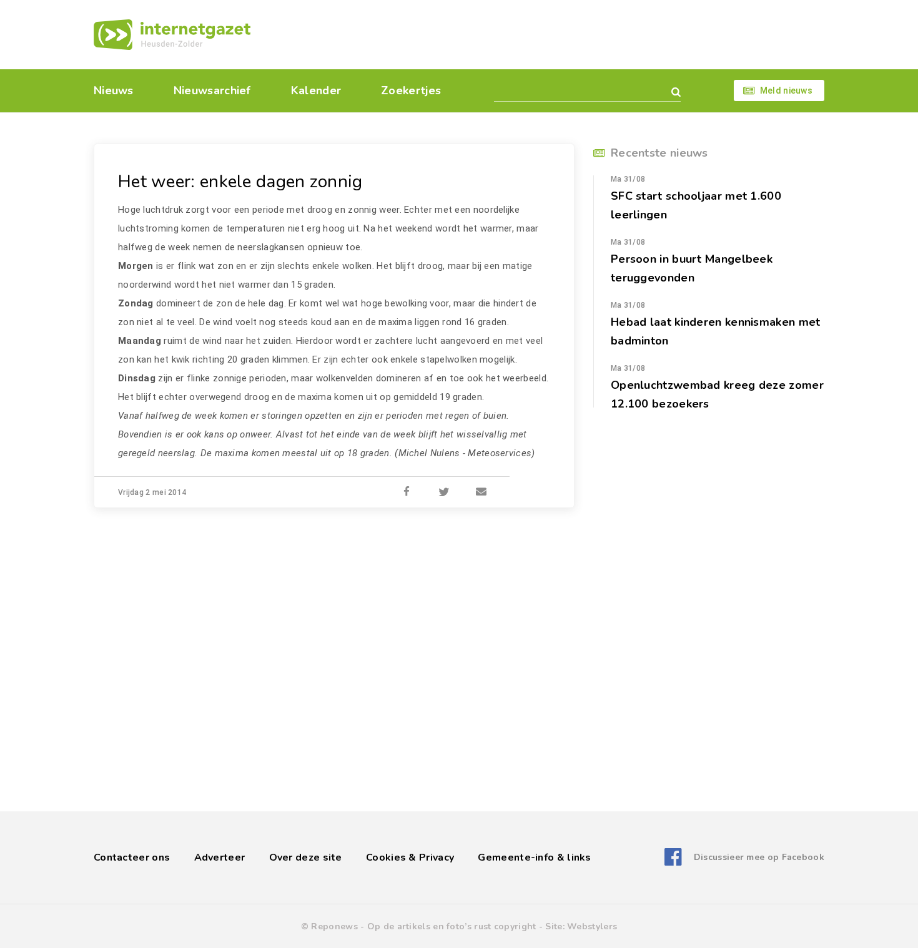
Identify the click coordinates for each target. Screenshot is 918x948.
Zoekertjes (411, 90)
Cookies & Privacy (410, 857)
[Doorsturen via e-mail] (481, 492)
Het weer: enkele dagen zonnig (240, 181)
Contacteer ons (132, 857)
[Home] (172, 34)
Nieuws (114, 90)
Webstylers (592, 926)
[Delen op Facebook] (406, 492)
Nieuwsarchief (212, 90)
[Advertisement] (544, 34)
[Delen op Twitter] (444, 492)
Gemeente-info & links (534, 857)
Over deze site (305, 857)
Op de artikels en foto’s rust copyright (451, 926)
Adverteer (219, 857)
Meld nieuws (786, 90)
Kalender (316, 90)
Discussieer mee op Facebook (759, 857)
